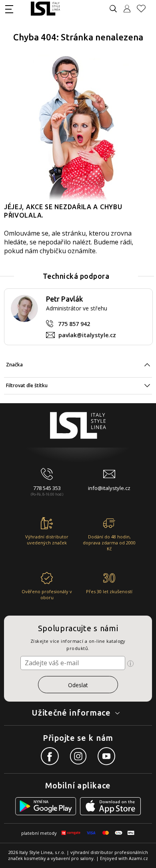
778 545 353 (47, 488)
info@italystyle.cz (109, 488)
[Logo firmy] (45, 9)
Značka (14, 364)
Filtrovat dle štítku (27, 385)
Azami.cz (138, 858)
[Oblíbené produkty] (144, 8)
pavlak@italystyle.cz (87, 335)
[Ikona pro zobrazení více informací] (130, 663)
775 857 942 (74, 324)
